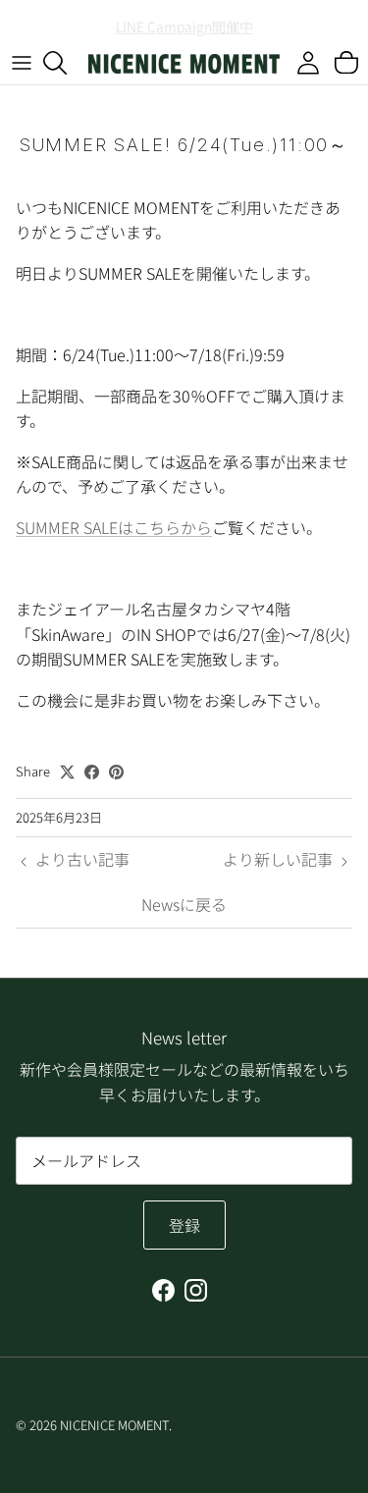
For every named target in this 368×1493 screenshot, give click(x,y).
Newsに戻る (184, 904)
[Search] (64, 62)
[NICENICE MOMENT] (184, 62)
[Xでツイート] (67, 772)
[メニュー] (21, 62)
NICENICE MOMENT (114, 1424)
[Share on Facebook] (91, 772)
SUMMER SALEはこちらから (114, 527)
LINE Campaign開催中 (184, 23)
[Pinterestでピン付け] (116, 772)
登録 (184, 1225)
